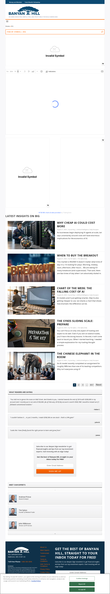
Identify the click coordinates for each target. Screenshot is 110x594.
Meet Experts (44, 550)
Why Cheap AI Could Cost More (76, 224)
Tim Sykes (23, 510)
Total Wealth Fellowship (32, 2)
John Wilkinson (25, 523)
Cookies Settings (82, 578)
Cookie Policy (45, 572)
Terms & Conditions (44, 560)
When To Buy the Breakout (77, 255)
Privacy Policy (45, 569)
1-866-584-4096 (26, 562)
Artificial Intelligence (83, 229)
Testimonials (44, 553)
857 (91, 385)
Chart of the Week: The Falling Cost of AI (74, 289)
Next (99, 384)
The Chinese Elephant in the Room (78, 355)
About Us (43, 547)
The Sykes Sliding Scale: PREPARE (75, 322)
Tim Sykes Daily (82, 259)
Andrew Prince (25, 497)
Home (7, 26)
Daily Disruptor (94, 229)
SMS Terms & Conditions (45, 565)
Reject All (82, 584)
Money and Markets (15, 2)
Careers (43, 556)
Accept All (81, 589)
